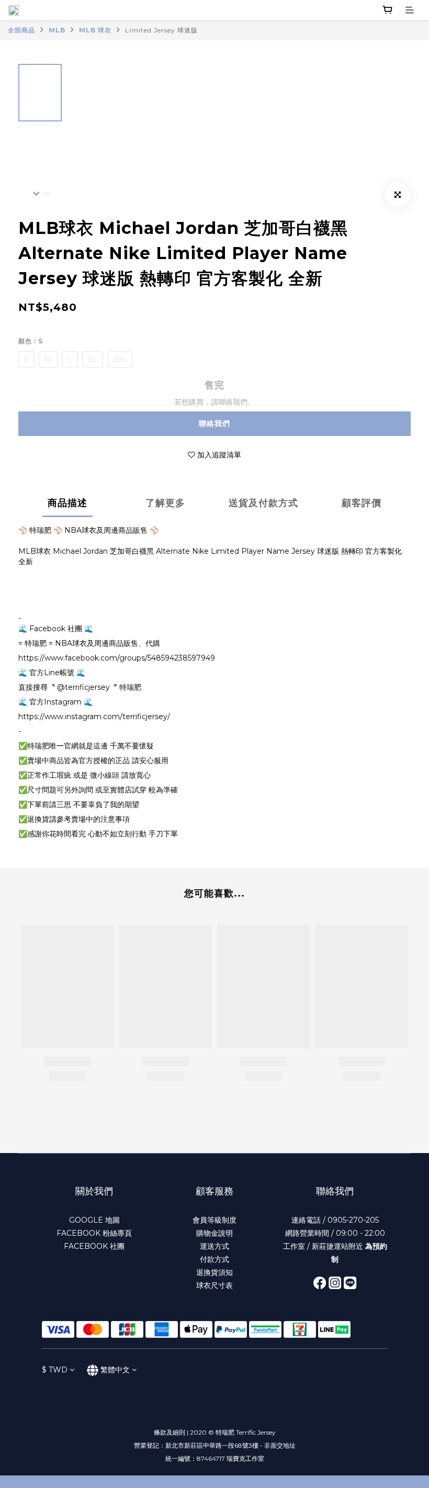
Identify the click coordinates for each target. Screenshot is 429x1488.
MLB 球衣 (95, 30)
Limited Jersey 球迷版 (161, 30)
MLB (57, 30)
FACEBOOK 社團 (94, 1246)
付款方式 (214, 1259)
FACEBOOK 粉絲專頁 (94, 1233)
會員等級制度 (214, 1220)
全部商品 (21, 30)
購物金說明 (214, 1233)
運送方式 (214, 1246)
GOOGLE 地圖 (94, 1220)
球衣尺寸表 (214, 1285)
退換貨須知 (214, 1272)
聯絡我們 (214, 423)
